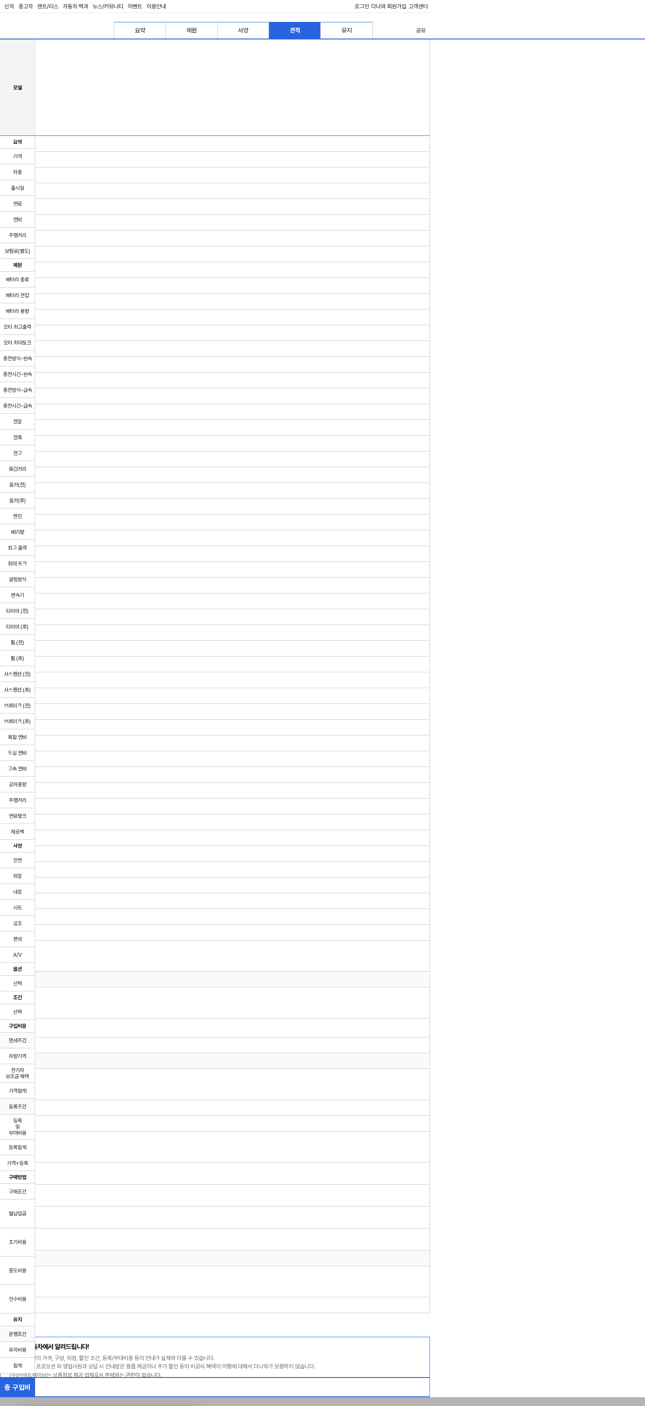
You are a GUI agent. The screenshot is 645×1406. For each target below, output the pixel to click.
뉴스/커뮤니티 (108, 6)
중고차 (25, 6)
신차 (9, 6)
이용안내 (156, 6)
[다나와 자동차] (44, 30)
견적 (295, 30)
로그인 (362, 6)
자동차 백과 (75, 6)
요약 (140, 30)
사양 (243, 30)
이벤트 (135, 6)
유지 (346, 30)
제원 (191, 30)
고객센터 (418, 6)
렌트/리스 (47, 6)
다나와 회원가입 (388, 6)
